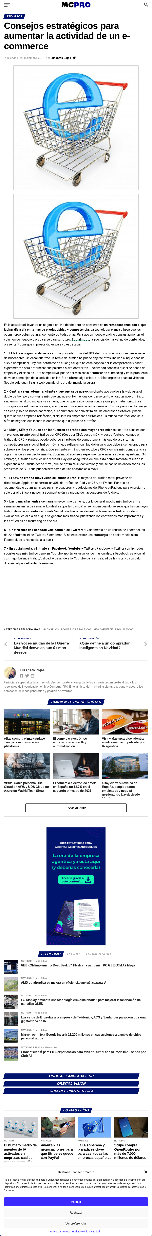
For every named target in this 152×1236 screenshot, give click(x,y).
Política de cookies (60, 1231)
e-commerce (104, 629)
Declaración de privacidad (86, 1231)
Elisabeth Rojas (61, 58)
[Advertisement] (76, 597)
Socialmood (125, 629)
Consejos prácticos (77, 629)
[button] (146, 1172)
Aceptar (76, 1201)
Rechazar (76, 1212)
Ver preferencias (76, 1223)
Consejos (52, 629)
